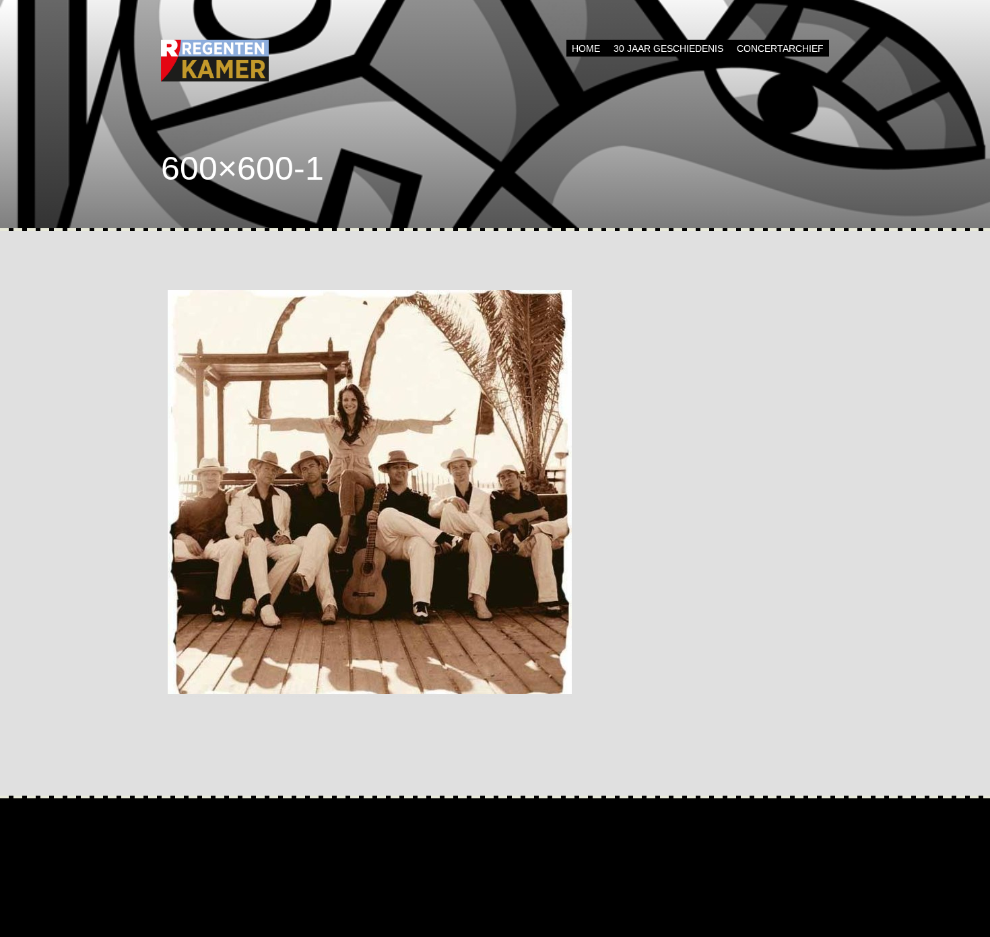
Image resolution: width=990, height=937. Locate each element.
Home (586, 48)
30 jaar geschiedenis (668, 48)
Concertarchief (780, 48)
